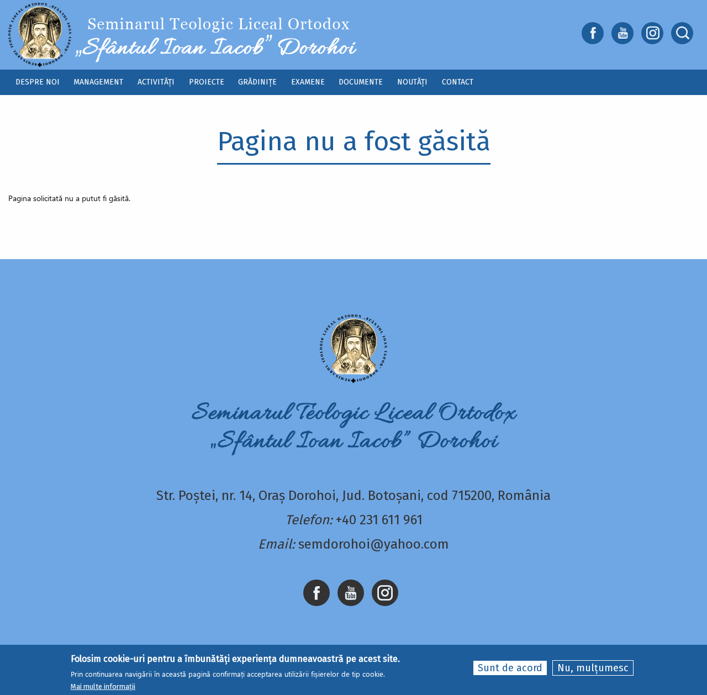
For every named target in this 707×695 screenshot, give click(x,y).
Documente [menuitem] (361, 82)
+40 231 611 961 (379, 520)
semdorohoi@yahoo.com (373, 544)
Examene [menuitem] (308, 82)
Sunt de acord (510, 668)
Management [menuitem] (98, 82)
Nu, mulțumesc (593, 668)
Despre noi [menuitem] (37, 82)
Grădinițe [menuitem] (257, 82)
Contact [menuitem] (457, 82)
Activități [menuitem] (156, 82)
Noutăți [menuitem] (412, 82)
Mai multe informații (103, 685)
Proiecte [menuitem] (206, 82)
